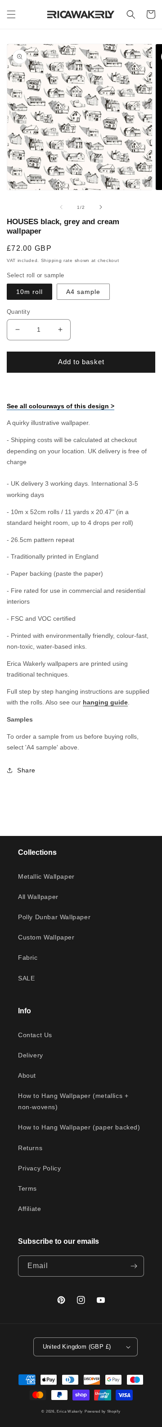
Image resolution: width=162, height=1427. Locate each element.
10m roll (29, 291)
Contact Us (35, 1035)
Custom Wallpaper (46, 937)
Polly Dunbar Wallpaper (54, 917)
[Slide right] (101, 207)
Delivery (30, 1055)
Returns (30, 1148)
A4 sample (83, 291)
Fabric (28, 957)
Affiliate (29, 1208)
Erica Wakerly (70, 1411)
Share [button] (26, 770)
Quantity (18, 311)
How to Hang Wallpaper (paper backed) (79, 1127)
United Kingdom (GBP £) (77, 1346)
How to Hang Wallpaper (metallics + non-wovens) (73, 1101)
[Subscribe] (134, 1266)
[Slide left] (61, 207)
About (27, 1075)
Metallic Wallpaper (46, 876)
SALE (26, 978)
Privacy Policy (39, 1168)
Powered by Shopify (103, 1411)
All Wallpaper (38, 896)
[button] (11, 14)
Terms (27, 1188)
